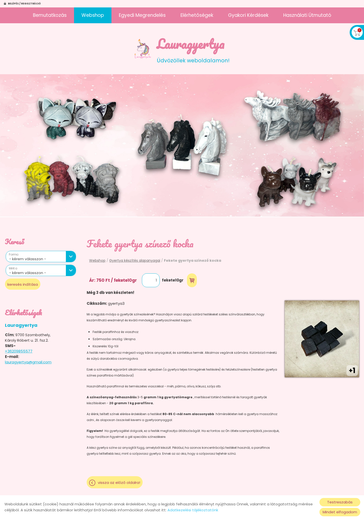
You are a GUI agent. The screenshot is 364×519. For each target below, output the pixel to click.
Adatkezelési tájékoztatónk (192, 510)
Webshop (92, 15)
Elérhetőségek (197, 15)
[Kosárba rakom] (192, 280)
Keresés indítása (22, 284)
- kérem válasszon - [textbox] (27, 259)
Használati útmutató (307, 15)
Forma (13, 254)
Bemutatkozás (50, 15)
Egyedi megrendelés (142, 15)
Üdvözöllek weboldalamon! (193, 48)
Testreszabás (340, 502)
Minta (13, 268)
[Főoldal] (142, 49)
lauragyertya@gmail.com (28, 362)
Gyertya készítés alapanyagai (134, 260)
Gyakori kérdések (248, 15)
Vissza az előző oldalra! (119, 482)
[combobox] (41, 256)
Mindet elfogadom (340, 512)
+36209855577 (18, 351)
